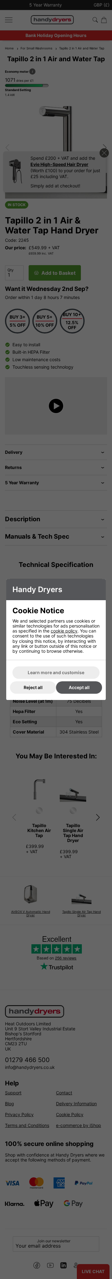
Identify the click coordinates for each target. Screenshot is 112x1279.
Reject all (33, 687)
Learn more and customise (56, 672)
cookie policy (64, 630)
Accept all (79, 687)
